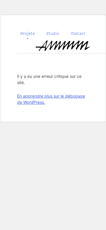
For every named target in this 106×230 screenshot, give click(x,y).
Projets (27, 33)
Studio (53, 33)
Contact (78, 33)
